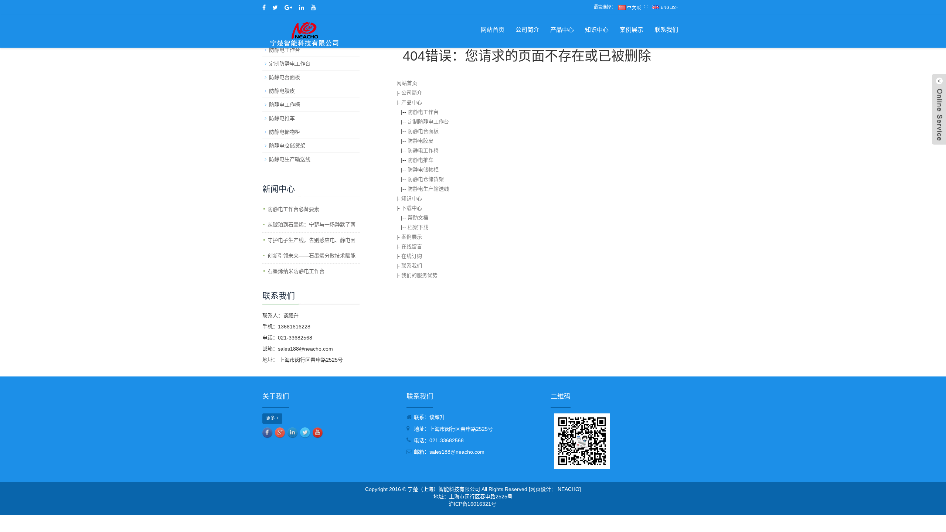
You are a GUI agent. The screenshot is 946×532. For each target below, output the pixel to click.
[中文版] (630, 7)
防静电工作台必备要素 (293, 209)
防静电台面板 (423, 131)
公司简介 (527, 30)
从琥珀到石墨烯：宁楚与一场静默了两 (311, 225)
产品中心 (562, 30)
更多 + (272, 418)
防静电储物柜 (423, 170)
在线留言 (411, 246)
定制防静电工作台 (428, 122)
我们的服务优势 (419, 275)
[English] (665, 7)
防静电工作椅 (423, 150)
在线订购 (411, 256)
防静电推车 (420, 160)
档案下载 (418, 227)
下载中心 (411, 208)
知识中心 (597, 30)
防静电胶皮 (420, 141)
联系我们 (666, 30)
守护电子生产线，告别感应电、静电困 (311, 240)
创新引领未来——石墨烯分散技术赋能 (311, 256)
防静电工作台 (423, 112)
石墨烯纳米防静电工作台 (296, 271)
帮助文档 (418, 218)
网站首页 (492, 30)
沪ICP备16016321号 (472, 504)
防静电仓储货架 (426, 179)
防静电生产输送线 (428, 189)
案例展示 (631, 30)
